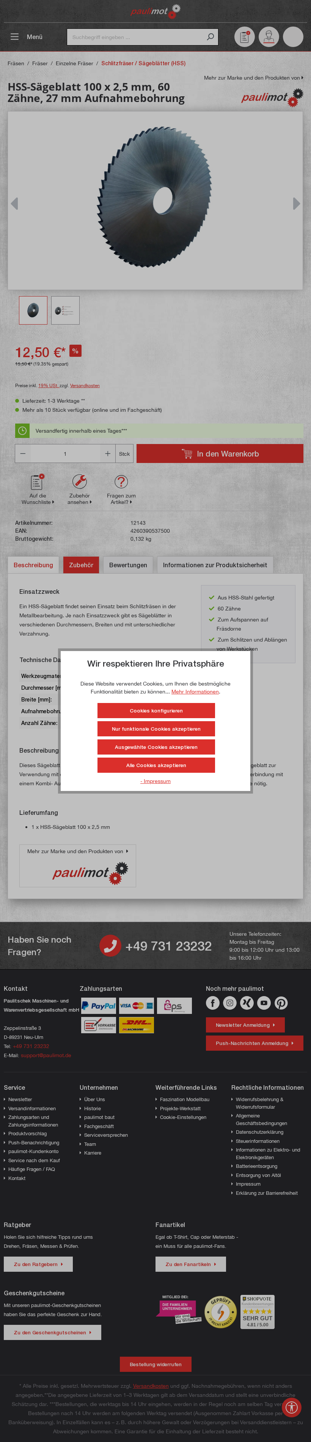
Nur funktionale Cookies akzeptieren (156, 729)
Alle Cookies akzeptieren (156, 765)
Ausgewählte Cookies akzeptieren (156, 747)
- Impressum (155, 781)
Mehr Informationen (195, 691)
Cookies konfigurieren (156, 711)
